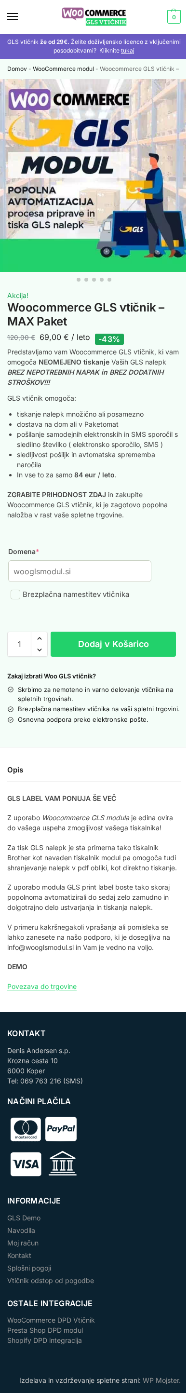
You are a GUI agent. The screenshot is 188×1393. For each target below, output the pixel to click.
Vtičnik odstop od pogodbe (50, 1280)
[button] (173, 17)
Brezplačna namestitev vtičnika (76, 594)
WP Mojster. (162, 1380)
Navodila (21, 1230)
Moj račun (23, 1243)
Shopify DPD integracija (44, 1340)
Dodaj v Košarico (113, 644)
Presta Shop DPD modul (45, 1330)
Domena (24, 551)
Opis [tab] (15, 769)
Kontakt (19, 1255)
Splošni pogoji (29, 1268)
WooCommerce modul (63, 68)
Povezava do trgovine (42, 986)
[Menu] (21, 17)
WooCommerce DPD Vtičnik (51, 1320)
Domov (17, 68)
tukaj (127, 50)
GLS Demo (23, 1218)
